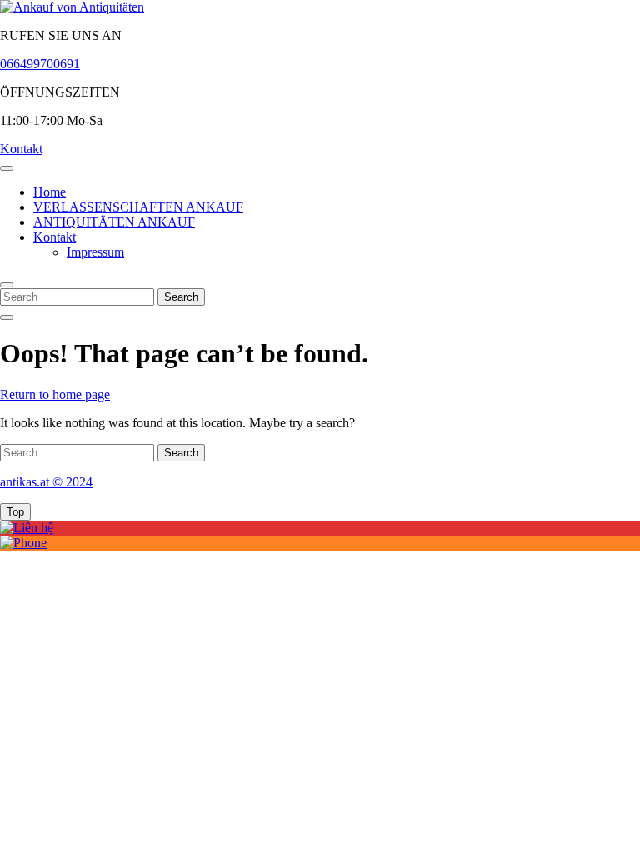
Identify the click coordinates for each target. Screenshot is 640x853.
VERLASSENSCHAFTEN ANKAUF (138, 207)
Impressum (95, 252)
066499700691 (40, 64)
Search (181, 297)
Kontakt (21, 149)
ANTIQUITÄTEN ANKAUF (114, 222)
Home (49, 192)
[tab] (6, 168)
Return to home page (55, 394)
